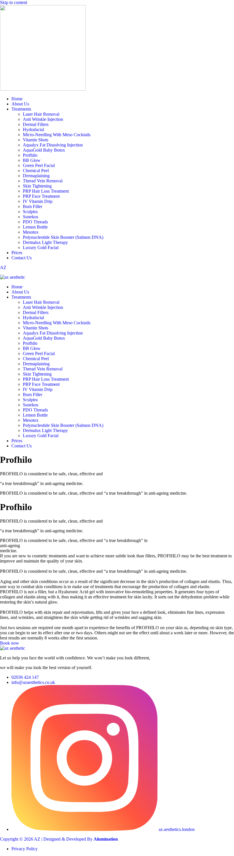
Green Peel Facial (39, 165)
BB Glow (32, 160)
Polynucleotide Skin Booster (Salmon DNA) (63, 237)
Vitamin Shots (35, 139)
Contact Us (21, 257)
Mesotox (31, 232)
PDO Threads (35, 221)
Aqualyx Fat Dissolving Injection (53, 144)
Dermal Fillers (36, 124)
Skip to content (13, 2)
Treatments (21, 109)
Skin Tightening (37, 186)
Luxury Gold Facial (40, 247)
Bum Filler (32, 206)
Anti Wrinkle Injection (43, 119)
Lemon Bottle (35, 227)
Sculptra (30, 211)
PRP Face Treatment (41, 196)
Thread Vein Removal (42, 180)
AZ (3, 267)
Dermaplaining (36, 175)
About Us (20, 103)
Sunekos (30, 216)
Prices (16, 252)
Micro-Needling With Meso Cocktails (56, 134)
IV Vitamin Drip (38, 201)
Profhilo (30, 155)
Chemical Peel (36, 170)
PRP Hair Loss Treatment (46, 191)
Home (17, 98)
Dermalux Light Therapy (45, 242)
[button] (122, 297)
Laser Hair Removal (41, 114)
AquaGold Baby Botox (44, 150)
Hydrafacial (33, 129)
